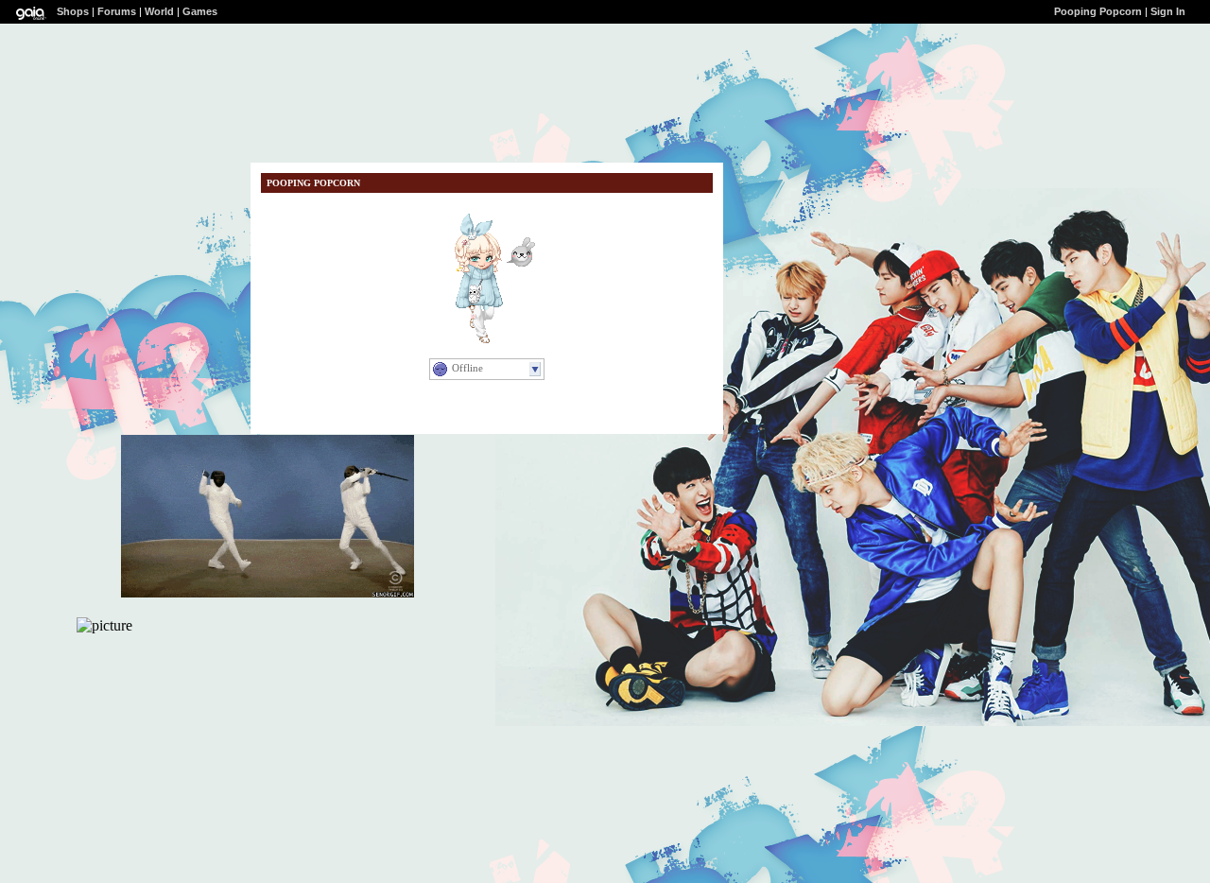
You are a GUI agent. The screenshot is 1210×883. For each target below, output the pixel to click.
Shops (73, 11)
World (159, 11)
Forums (116, 11)
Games (199, 11)
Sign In (1167, 11)
